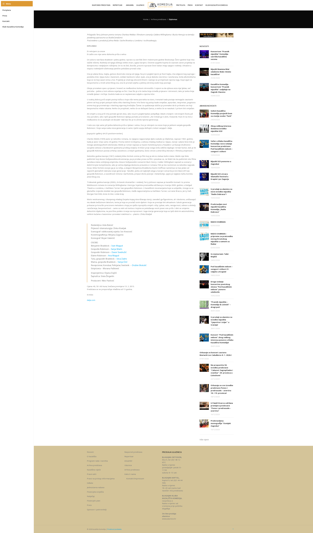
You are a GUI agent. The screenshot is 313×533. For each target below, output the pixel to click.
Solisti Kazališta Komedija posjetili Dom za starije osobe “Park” (221, 113)
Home (145, 19)
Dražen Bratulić (139, 265)
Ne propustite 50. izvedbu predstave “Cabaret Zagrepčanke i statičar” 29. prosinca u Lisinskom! (222, 370)
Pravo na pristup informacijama (101, 478)
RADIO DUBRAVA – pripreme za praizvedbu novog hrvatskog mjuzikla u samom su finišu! (222, 238)
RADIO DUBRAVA (218, 222)
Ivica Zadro (122, 258)
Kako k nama (130, 474)
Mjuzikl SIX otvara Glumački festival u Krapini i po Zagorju (220, 176)
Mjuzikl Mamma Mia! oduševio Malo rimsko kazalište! (221, 72)
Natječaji (91, 496)
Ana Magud (113, 255)
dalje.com (91, 300)
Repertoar (129, 456)
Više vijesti (204, 439)
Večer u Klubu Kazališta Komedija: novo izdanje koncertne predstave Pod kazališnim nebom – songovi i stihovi (222, 146)
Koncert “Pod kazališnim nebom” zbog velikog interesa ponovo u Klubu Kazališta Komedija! (222, 339)
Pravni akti (91, 474)
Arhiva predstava (158, 19)
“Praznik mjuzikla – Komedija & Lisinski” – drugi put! (221, 304)
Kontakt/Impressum (135, 478)
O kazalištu (91, 456)
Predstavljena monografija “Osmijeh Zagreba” (221, 423)
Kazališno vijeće (94, 469)
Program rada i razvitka (97, 461)
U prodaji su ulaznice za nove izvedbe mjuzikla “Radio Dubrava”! (221, 191)
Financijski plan (93, 500)
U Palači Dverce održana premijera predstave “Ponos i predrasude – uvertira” (222, 407)
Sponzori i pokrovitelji (97, 509)
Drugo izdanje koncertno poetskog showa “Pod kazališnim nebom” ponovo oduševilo (221, 286)
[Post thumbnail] (204, 57)
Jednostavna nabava (95, 487)
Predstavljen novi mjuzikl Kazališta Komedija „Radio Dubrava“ (219, 208)
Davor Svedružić (119, 252)
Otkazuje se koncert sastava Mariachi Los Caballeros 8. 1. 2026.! (216, 353)
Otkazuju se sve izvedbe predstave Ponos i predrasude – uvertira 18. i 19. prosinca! (222, 389)
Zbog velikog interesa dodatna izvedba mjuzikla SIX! (221, 128)
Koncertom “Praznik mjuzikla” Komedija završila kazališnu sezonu (220, 55)
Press (89, 505)
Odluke (90, 483)
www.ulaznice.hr (169, 519)
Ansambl (128, 461)
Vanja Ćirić (122, 261)
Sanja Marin (116, 249)
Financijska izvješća (95, 492)
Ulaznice (128, 465)
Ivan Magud (117, 245)
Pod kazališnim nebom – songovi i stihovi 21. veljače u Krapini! (222, 269)
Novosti (90, 452)
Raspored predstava (133, 452)
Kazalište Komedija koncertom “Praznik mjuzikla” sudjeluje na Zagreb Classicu (220, 88)
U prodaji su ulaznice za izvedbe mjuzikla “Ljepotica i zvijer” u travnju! (221, 321)
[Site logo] (160, 5)
